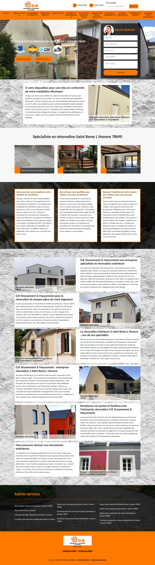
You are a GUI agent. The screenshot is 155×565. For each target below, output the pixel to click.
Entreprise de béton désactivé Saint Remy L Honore (33, 515)
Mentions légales (99, 560)
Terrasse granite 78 (19, 14)
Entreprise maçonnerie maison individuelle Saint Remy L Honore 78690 (120, 522)
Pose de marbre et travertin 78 (32, 14)
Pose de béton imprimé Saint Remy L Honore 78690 (34, 506)
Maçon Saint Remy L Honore (25, 510)
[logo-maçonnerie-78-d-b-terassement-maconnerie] (31, 5)
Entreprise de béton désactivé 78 (71, 15)
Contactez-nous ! (43, 59)
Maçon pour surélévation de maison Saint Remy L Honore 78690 (118, 514)
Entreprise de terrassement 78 (110, 14)
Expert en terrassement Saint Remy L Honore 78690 (119, 509)
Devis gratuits (83, 560)
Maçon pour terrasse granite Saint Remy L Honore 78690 (75, 506)
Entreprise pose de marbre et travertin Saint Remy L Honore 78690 (76, 513)
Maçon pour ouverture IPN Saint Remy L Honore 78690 (120, 504)
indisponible (82, 5)
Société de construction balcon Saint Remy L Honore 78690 (76, 520)
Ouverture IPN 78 (58, 13)
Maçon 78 (6, 13)
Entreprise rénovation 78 (123, 14)
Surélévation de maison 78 (135, 14)
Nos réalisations (23, 59)
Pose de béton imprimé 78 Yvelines (84, 15)
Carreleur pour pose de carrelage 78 (96, 15)
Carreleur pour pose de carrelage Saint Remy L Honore (35, 519)
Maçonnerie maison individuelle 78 (148, 15)
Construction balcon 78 (45, 14)
